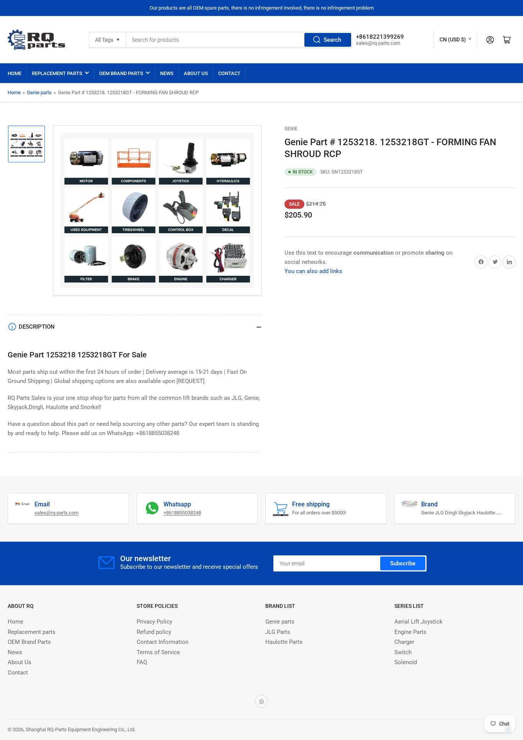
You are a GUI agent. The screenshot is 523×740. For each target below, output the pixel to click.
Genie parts (39, 92)
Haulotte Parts (283, 641)
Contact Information (162, 641)
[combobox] (239, 40)
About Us (196, 73)
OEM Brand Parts (121, 73)
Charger (404, 641)
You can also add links (313, 271)
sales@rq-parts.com (56, 513)
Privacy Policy (154, 621)
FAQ (142, 662)
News (166, 73)
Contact (229, 73)
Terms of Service (158, 652)
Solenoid (405, 662)
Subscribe (402, 563)
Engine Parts (410, 632)
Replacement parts (57, 73)
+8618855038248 (182, 513)
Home (14, 73)
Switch (403, 652)
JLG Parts (277, 632)
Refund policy (154, 632)
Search (332, 39)
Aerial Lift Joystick (418, 621)
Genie (290, 128)
